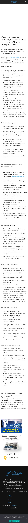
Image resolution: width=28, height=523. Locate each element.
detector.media (14, 57)
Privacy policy (16, 521)
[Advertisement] (14, 21)
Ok (10, 521)
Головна (3, 5)
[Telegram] (15, 508)
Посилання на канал (18, 176)
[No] (26, 518)
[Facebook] (12, 508)
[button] (2, 2)
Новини (7, 5)
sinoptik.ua (14, 505)
